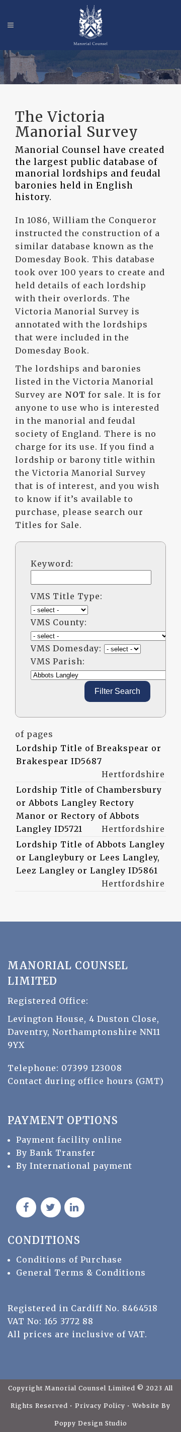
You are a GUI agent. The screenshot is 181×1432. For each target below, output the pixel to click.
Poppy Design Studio (90, 1423)
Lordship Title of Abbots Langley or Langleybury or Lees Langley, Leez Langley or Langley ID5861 (90, 857)
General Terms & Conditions (81, 1273)
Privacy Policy (101, 1405)
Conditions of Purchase (69, 1260)
